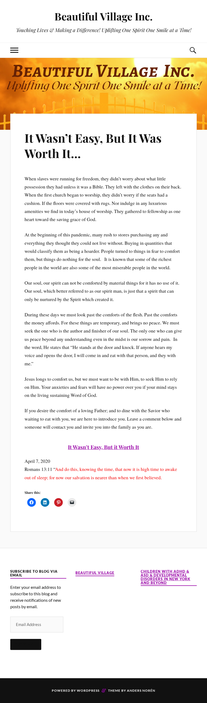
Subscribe (25, 644)
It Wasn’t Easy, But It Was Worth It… (93, 145)
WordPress (88, 690)
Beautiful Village (94, 573)
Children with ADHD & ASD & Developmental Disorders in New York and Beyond (165, 577)
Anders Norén (141, 690)
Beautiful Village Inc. (103, 16)
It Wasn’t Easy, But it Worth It (103, 446)
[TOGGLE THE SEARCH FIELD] (193, 50)
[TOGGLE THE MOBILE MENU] (14, 50)
